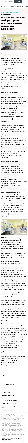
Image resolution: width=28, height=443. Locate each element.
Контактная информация (8, 384)
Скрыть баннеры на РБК (7, 389)
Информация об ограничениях (9, 397)
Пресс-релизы (5, 12)
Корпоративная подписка (8, 395)
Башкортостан (14, 12)
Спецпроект (12, 6)
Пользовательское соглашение (9, 403)
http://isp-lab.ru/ (6, 365)
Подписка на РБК (6, 392)
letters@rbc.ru (16, 433)
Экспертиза (20, 6)
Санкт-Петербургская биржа (12, 438)
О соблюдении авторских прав (9, 400)
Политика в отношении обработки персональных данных (14, 406)
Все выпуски (4, 6)
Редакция (4, 387)
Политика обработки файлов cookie (10, 410)
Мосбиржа (16, 438)
